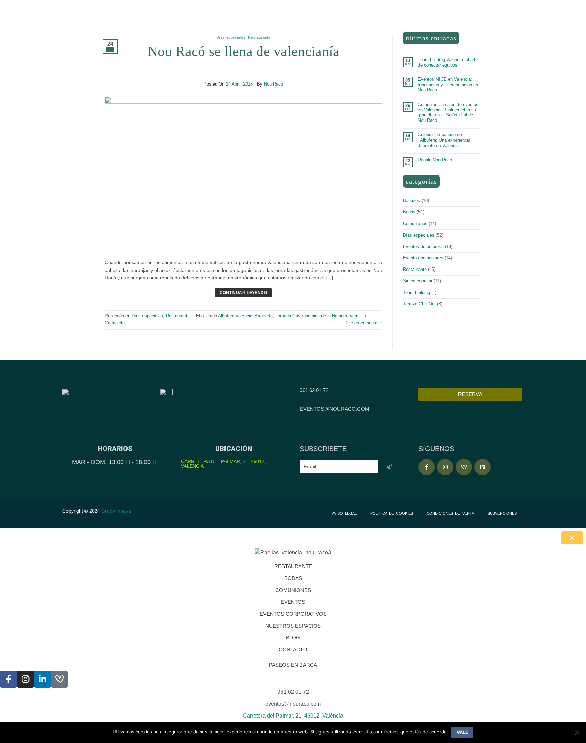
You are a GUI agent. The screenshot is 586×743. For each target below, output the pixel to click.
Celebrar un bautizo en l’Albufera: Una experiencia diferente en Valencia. (444, 140)
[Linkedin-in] (42, 679)
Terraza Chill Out (419, 304)
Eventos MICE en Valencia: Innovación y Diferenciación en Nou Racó (448, 84)
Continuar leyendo (243, 292)
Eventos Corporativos (293, 614)
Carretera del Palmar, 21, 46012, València (223, 464)
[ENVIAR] (389, 467)
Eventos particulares (423, 257)
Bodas (409, 212)
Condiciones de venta (450, 513)
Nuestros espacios (293, 626)
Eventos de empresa (423, 246)
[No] (577, 734)
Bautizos (411, 200)
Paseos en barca (293, 665)
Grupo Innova (116, 511)
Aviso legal (344, 513)
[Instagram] (445, 467)
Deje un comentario (363, 323)
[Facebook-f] (426, 467)
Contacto (293, 649)
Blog (293, 637)
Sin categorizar (417, 280)
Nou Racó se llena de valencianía (243, 51)
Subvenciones (502, 513)
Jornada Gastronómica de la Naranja (311, 315)
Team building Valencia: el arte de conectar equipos (448, 62)
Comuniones (415, 223)
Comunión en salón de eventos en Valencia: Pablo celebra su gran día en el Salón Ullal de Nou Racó (448, 112)
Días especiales (231, 37)
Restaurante (259, 37)
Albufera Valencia (235, 315)
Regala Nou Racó (435, 159)
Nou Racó (273, 84)
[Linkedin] (482, 467)
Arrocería (264, 315)
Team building (416, 292)
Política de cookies (391, 513)
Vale (462, 732)
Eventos (293, 602)
